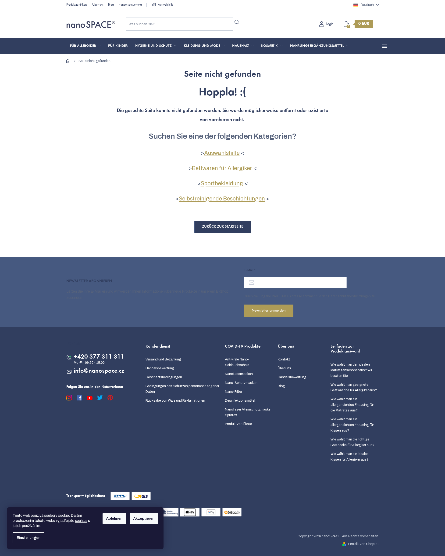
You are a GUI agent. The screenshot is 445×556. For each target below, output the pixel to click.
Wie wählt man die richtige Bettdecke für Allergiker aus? (352, 442)
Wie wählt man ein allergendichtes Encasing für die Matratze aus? (352, 404)
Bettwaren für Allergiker (222, 168)
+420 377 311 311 (99, 357)
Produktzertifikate (77, 5)
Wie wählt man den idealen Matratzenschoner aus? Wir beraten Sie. (351, 370)
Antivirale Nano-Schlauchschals (237, 362)
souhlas (81, 521)
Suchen (237, 22)
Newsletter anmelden (269, 311)
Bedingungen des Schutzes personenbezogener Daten (182, 388)
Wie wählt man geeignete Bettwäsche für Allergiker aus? (354, 387)
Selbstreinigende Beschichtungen (222, 199)
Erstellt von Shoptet (363, 544)
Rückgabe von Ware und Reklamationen (175, 400)
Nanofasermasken (239, 374)
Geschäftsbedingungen (164, 377)
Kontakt (284, 359)
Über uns (97, 5)
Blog (111, 5)
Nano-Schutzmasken (241, 383)
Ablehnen (114, 518)
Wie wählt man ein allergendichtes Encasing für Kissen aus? (352, 425)
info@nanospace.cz (99, 371)
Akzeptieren (143, 518)
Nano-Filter (233, 391)
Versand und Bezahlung (163, 359)
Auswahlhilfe (166, 5)
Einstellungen (28, 538)
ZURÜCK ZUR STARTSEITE (222, 227)
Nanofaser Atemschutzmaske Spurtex (248, 412)
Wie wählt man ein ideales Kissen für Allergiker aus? (350, 456)
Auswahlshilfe (222, 153)
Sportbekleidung (222, 183)
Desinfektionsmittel (240, 400)
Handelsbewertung (130, 5)
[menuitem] (85, 46)
